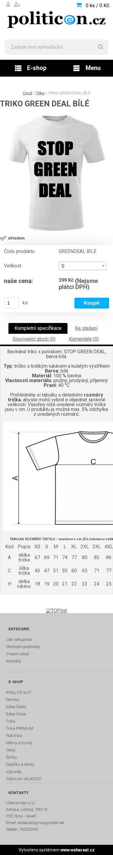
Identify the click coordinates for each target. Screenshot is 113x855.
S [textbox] (62, 266)
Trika (40, 93)
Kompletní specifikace (37, 328)
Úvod (27, 93)
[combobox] (82, 266)
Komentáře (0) (84, 339)
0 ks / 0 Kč (97, 5)
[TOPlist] (56, 610)
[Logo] (56, 20)
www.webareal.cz (78, 849)
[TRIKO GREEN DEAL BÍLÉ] (56, 173)
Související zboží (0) (34, 339)
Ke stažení (86, 328)
